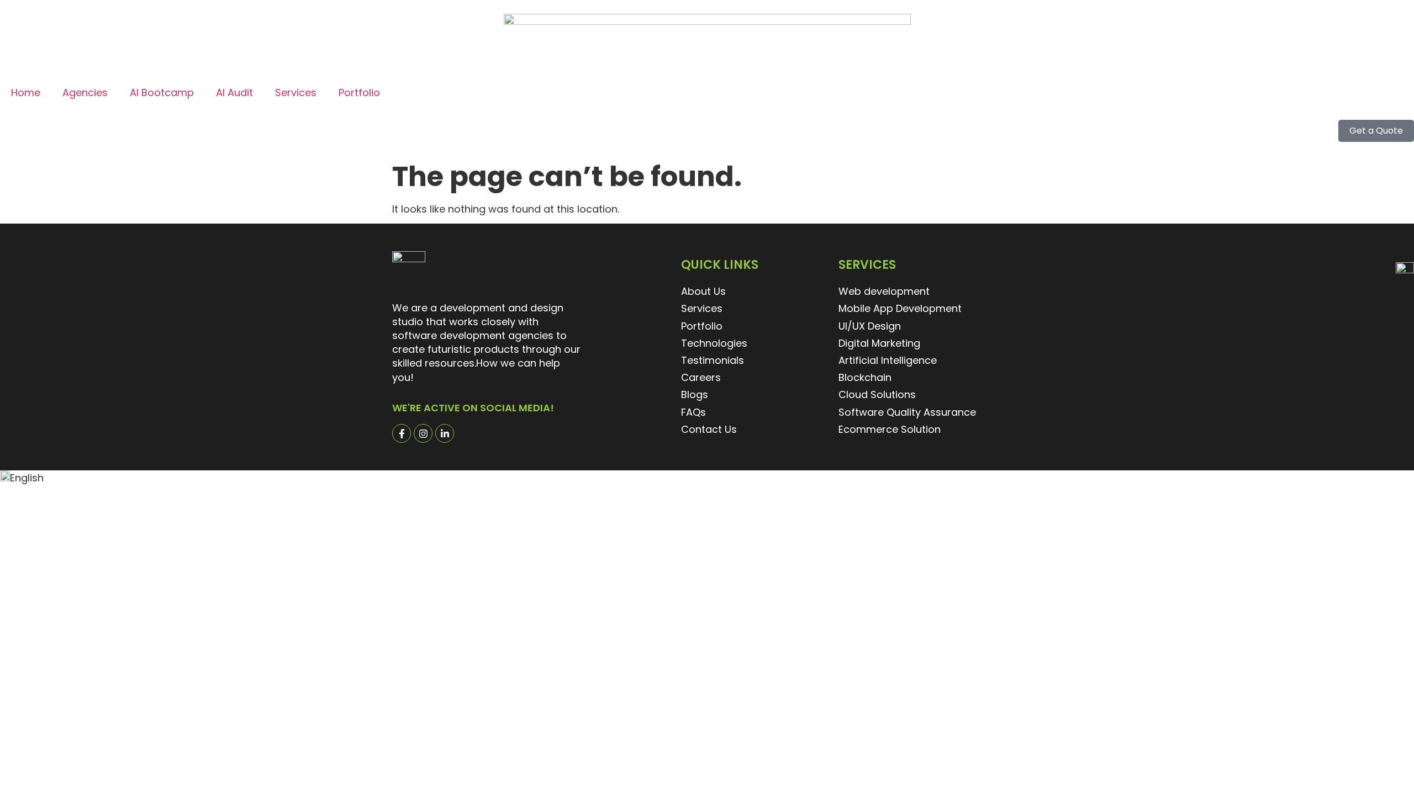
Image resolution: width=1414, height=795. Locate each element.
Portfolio (359, 92)
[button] (707, 477)
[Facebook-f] (401, 433)
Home (25, 92)
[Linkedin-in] (444, 433)
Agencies (85, 92)
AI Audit (234, 92)
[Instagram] (423, 433)
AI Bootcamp (162, 92)
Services (295, 92)
